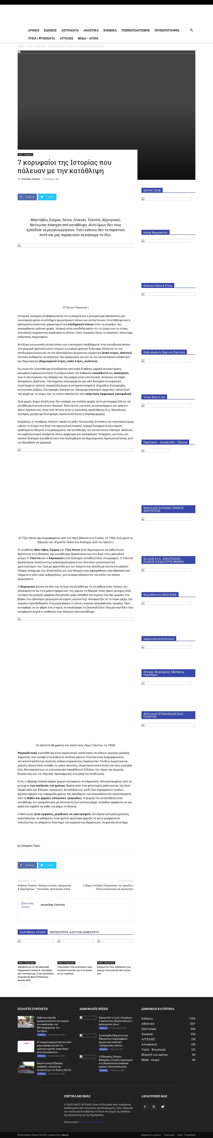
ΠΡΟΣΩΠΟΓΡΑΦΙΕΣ (166, 30)
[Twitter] (192, 2)
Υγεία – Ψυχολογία (186, 1135)
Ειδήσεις (41, 1035)
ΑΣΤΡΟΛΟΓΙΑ (70, 30)
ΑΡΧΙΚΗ (33, 30)
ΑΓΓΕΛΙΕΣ (66, 38)
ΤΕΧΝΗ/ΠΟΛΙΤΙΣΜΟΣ (135, 30)
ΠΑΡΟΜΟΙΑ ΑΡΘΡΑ (33, 932)
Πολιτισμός (169, 1135)
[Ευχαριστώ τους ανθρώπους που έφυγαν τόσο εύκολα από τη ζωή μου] (115, 951)
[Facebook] (181, 2)
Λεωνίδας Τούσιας (31, 179)
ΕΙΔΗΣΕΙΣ (50, 30)
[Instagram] (187, 2)
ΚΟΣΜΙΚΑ (110, 30)
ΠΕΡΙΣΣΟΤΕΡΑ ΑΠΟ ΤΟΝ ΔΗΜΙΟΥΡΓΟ (74, 932)
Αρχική (21, 46)
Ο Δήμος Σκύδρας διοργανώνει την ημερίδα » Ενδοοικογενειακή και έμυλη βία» (108, 887)
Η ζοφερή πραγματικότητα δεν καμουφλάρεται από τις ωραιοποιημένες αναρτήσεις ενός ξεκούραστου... (54, 1047)
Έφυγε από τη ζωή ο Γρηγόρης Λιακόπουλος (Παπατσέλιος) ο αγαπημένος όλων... (115, 1021)
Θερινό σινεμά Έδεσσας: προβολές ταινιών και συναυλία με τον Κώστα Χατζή (54, 1067)
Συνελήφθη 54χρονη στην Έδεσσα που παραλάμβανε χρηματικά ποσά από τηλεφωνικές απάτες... (113, 1040)
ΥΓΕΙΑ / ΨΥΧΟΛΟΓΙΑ (41, 38)
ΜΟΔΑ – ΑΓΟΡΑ (88, 38)
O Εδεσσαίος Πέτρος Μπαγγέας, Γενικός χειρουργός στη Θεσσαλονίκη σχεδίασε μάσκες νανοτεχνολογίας (116, 1061)
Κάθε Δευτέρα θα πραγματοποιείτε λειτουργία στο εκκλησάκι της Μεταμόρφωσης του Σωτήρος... (53, 1024)
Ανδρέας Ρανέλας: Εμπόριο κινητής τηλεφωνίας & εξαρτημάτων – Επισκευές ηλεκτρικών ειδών (44, 887)
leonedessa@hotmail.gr (91, 1122)
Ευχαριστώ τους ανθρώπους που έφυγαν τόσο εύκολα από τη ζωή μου (114, 970)
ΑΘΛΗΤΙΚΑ (91, 30)
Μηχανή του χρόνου (151, 1135)
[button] (191, 30)
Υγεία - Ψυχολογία (36, 46)
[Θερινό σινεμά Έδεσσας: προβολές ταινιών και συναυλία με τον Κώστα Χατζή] (26, 1067)
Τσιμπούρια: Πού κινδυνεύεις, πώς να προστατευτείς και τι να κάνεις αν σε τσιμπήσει (74, 970)
